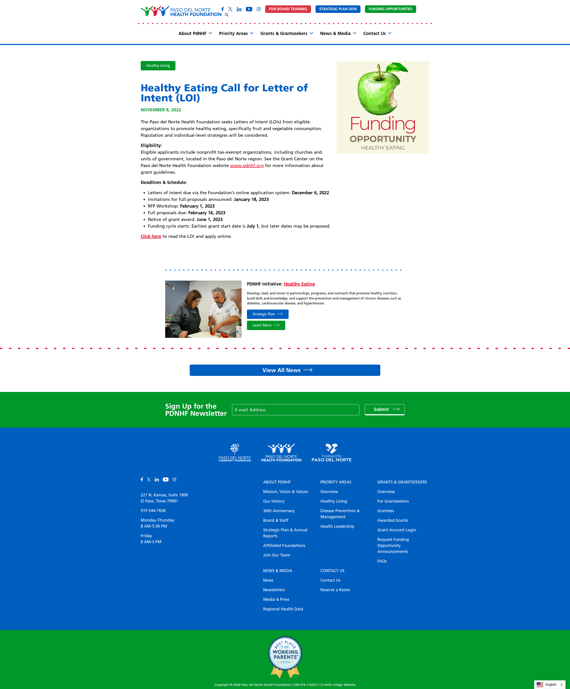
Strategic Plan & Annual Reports (285, 533)
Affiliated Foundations (284, 545)
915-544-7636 (153, 510)
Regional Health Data (283, 609)
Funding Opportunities (390, 9)
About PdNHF (192, 33)
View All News (282, 370)
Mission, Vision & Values (285, 491)
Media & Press (276, 599)
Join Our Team (276, 555)
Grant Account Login (396, 530)
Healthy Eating (299, 284)
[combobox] (550, 684)
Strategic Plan (263, 314)
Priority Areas (233, 33)
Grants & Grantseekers (284, 33)
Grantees (385, 510)
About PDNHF (277, 482)
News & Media (335, 33)
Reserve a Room (335, 589)
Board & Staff (275, 520)
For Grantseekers (393, 501)
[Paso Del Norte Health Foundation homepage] (181, 11)
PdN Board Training (288, 9)
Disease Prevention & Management (340, 513)
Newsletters (274, 589)
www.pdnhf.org (247, 165)
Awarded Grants (392, 520)
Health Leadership (337, 526)
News (268, 580)
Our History (274, 501)
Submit (382, 409)
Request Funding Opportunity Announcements (393, 545)
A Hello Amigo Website (338, 685)
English (551, 685)
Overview (329, 491)
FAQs (382, 561)
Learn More (262, 325)
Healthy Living (158, 65)
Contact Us (374, 33)
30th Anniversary (279, 510)
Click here (151, 236)
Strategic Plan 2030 (338, 9)
